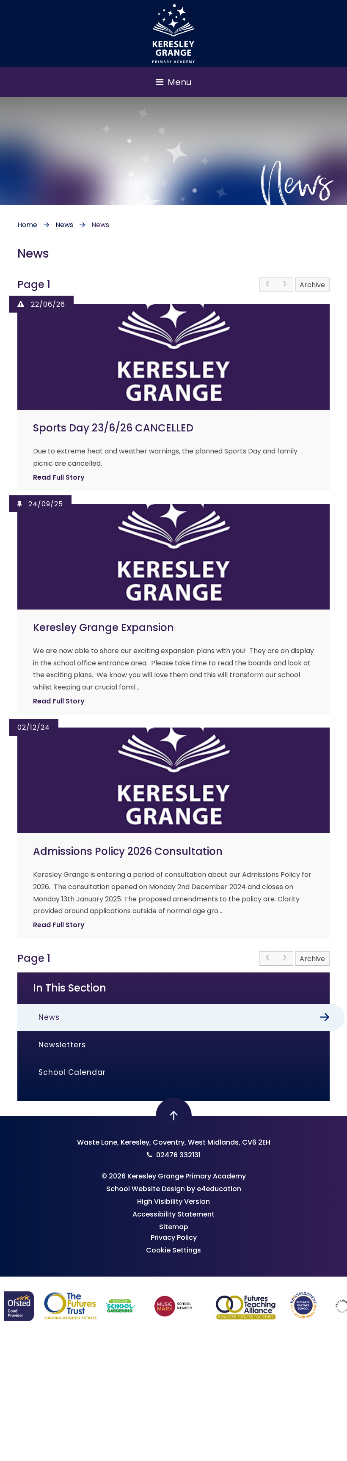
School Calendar (72, 1072)
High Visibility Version (173, 1201)
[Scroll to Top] (174, 1116)
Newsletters (62, 1045)
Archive (312, 285)
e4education (219, 1189)
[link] (267, 284)
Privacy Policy (174, 1237)
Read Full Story (59, 477)
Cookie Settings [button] (173, 1250)
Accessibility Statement (173, 1214)
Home (27, 225)
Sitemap (173, 1227)
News (64, 225)
